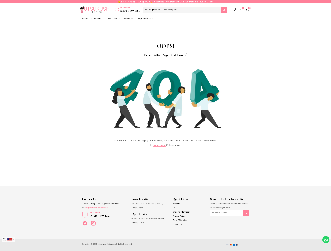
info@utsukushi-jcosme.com (96, 207)
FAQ (174, 208)
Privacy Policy (179, 216)
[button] (152, 10)
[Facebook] (85, 223)
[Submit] (246, 213)
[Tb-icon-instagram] (93, 223)
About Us (176, 203)
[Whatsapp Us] (117, 10)
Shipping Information (181, 212)
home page (159, 145)
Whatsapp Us (125, 8)
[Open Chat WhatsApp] (325, 239)
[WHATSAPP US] (85, 215)
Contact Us (177, 224)
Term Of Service (180, 220)
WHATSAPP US (95, 212)
